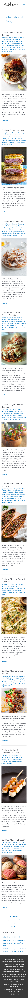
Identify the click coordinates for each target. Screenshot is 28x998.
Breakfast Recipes (7, 37)
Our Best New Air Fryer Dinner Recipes (13, 949)
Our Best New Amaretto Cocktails (12, 952)
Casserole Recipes (7, 676)
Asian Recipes (5, 755)
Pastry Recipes (12, 759)
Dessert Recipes (19, 37)
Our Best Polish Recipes (12, 221)
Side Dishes (10, 590)
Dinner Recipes (6, 39)
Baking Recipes (6, 133)
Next (14, 927)
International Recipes (8, 230)
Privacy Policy (14, 981)
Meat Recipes (15, 45)
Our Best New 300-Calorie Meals (11, 937)
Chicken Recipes (12, 491)
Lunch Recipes (6, 45)
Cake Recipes (16, 842)
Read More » (5, 121)
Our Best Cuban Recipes (12, 130)
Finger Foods (16, 39)
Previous (14, 916)
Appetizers (4, 489)
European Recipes (17, 226)
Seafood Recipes (18, 47)
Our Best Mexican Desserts (14, 840)
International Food (7, 41)
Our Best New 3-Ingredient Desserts (13, 940)
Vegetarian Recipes (7, 49)
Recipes (9, 47)
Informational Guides (8, 411)
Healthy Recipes (6, 228)
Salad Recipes (20, 232)
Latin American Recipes (14, 43)
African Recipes (6, 409)
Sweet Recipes (6, 761)
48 (14, 923)
